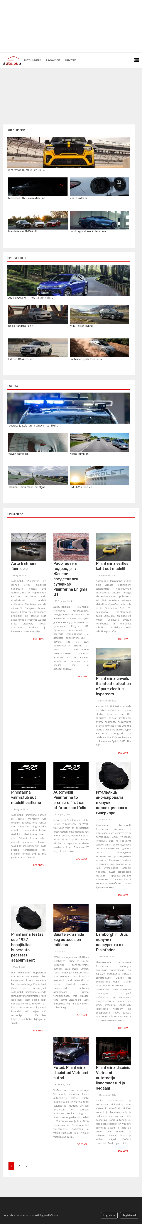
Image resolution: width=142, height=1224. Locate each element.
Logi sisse (109, 1215)
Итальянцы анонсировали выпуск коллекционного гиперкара (111, 802)
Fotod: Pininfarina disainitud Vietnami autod (70, 1072)
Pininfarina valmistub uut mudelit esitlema (26, 797)
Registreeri (129, 1215)
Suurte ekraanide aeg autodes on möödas (68, 939)
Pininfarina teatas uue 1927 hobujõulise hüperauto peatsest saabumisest (27, 947)
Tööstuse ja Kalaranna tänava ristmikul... (32, 425)
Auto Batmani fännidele (23, 566)
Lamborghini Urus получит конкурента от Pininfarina (112, 942)
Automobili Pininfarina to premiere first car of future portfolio (69, 800)
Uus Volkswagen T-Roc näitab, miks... (30, 297)
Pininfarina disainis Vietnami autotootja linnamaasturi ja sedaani (113, 1078)
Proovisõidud (16, 258)
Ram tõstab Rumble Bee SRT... (26, 170)
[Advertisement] (71, 26)
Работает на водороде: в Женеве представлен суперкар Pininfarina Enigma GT (70, 579)
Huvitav (70, 60)
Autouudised (32, 60)
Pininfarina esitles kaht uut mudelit (112, 566)
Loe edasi (38, 639)
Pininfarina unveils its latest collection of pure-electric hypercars (113, 686)
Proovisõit (53, 60)
